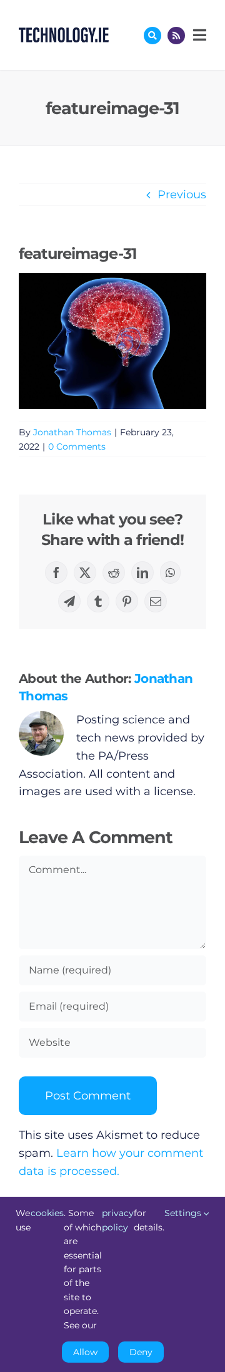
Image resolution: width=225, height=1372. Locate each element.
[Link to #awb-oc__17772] (152, 35)
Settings (184, 1213)
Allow (85, 1352)
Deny (140, 1352)
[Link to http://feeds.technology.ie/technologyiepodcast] (176, 35)
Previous (182, 194)
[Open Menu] (198, 35)
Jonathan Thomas (72, 432)
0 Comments (77, 446)
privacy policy (118, 1219)
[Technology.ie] (64, 33)
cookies (47, 1213)
